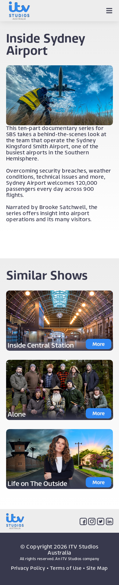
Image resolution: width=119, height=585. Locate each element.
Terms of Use (65, 568)
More (98, 344)
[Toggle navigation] (109, 10)
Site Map (97, 568)
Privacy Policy (28, 568)
